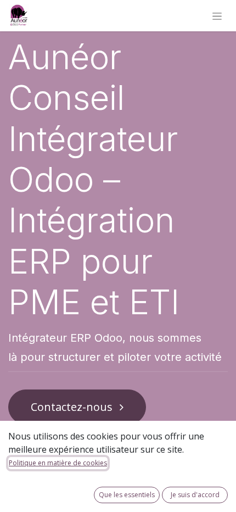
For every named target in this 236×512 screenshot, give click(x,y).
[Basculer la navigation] (217, 15)
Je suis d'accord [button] (195, 494)
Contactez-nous (73, 406)
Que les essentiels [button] (127, 494)
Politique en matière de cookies (58, 463)
